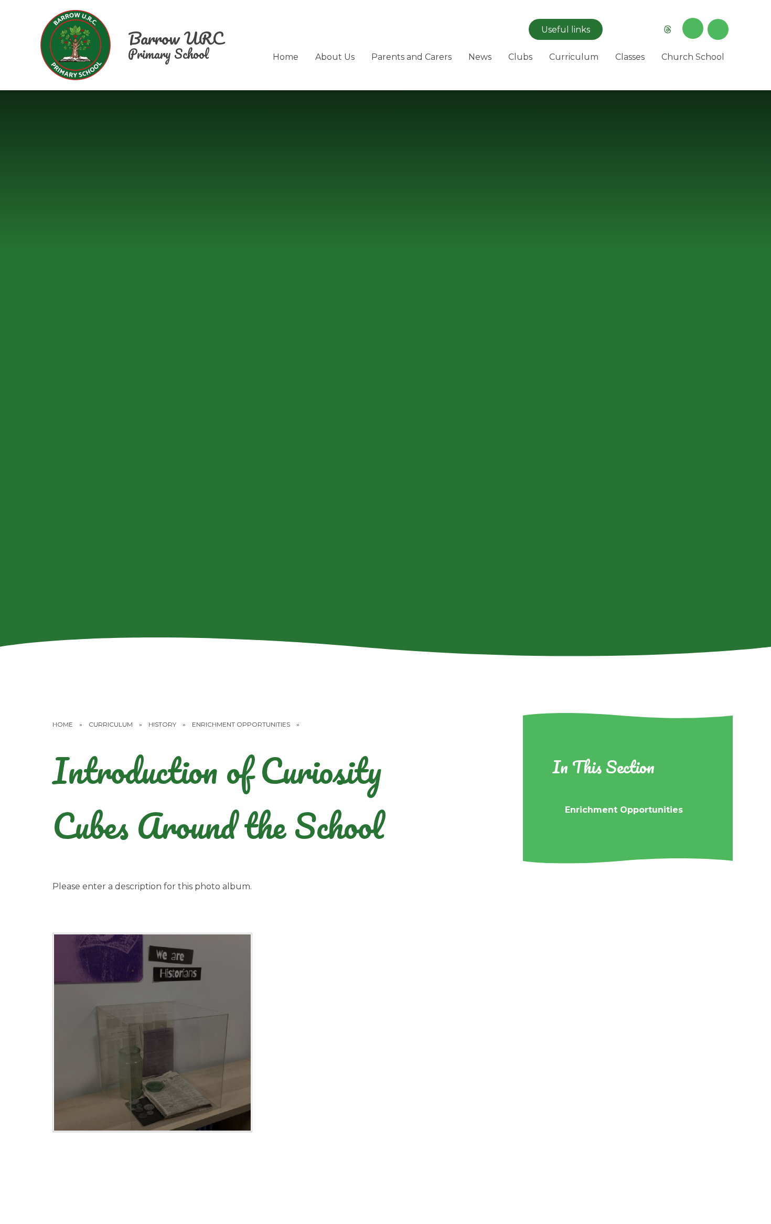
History (162, 724)
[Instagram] (617, 29)
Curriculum (111, 724)
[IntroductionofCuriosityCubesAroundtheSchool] (152, 1032)
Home (62, 724)
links (565, 30)
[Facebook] (642, 29)
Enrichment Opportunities (241, 724)
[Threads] (667, 29)
